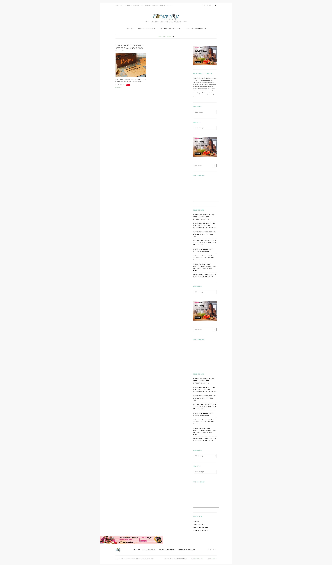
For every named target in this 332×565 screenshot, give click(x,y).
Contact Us (214, 558)
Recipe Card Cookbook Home (196, 28)
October (169, 36)
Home (159, 36)
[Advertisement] (206, 190)
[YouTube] (210, 5)
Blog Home (129, 28)
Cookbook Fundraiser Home (170, 28)
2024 (164, 36)
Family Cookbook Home (146, 28)
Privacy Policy (150, 558)
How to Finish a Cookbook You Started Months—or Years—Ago (204, 234)
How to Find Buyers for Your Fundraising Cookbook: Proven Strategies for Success (204, 225)
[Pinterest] (207, 5)
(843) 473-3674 (199, 558)
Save (129, 84)
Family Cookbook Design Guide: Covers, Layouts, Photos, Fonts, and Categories (204, 242)
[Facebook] (202, 5)
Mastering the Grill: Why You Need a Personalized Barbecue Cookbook (204, 217)
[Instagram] (204, 5)
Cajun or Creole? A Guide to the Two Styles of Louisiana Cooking (203, 258)
